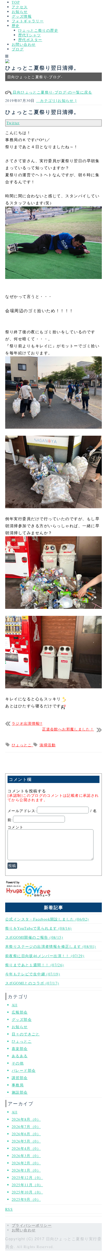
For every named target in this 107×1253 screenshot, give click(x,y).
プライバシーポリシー (32, 1225)
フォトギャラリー (28, 20)
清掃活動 (47, 744)
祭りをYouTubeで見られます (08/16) (38, 928)
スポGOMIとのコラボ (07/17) (32, 983)
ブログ (18, 49)
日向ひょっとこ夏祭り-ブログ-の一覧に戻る (51, 92)
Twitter (13, 122)
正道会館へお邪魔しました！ (68, 729)
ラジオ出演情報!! (27, 724)
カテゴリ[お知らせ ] (56, 100)
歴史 (16, 25)
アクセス (20, 6)
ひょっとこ (22, 744)
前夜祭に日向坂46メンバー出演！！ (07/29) (44, 955)
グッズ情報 (22, 16)
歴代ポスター (30, 39)
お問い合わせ (24, 44)
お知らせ (20, 11)
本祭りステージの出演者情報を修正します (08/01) (50, 946)
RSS (9, 1209)
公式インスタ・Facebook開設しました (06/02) (47, 919)
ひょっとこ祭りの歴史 (38, 30)
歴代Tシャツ (29, 34)
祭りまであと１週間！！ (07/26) (34, 964)
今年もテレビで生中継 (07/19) (32, 973)
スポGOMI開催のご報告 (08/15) (34, 937)
